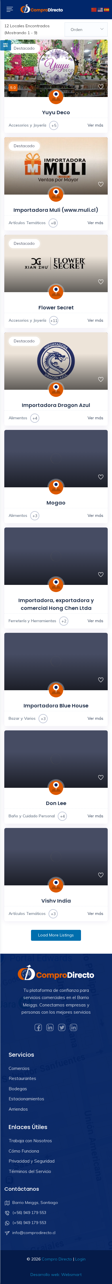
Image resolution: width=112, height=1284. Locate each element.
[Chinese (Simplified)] (94, 9)
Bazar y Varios (22, 718)
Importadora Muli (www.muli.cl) (56, 210)
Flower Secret (56, 307)
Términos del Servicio (30, 1171)
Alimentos (18, 417)
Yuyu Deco (56, 112)
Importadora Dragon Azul (56, 405)
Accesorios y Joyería (27, 125)
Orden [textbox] (76, 29)
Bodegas (18, 1088)
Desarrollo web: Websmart (56, 1274)
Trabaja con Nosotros (30, 1140)
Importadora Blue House (56, 705)
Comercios (19, 1068)
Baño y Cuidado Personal (32, 815)
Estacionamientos (26, 1098)
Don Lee (56, 803)
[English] (100, 9)
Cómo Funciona (24, 1151)
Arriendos (18, 1109)
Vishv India (56, 900)
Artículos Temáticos (27, 222)
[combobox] (86, 29)
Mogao (56, 502)
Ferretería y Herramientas (32, 620)
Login (80, 1259)
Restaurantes (22, 1078)
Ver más (95, 125)
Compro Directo (57, 1259)
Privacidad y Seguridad (32, 1161)
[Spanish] (106, 9)
